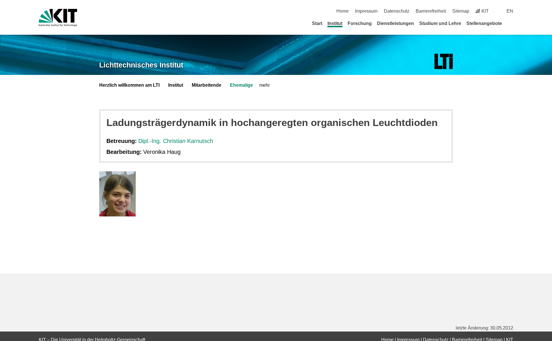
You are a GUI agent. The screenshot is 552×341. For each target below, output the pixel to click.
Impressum (366, 11)
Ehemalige (241, 85)
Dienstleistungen (395, 23)
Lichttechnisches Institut (141, 65)
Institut (334, 23)
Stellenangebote (484, 23)
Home (342, 11)
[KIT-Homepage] (58, 17)
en (510, 11)
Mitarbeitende (206, 85)
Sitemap (460, 11)
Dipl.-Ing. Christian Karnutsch (175, 141)
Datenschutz (396, 11)
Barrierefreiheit (431, 11)
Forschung (360, 23)
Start (317, 23)
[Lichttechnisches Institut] (443, 61)
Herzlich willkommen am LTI (129, 85)
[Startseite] (511, 23)
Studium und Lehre (440, 23)
